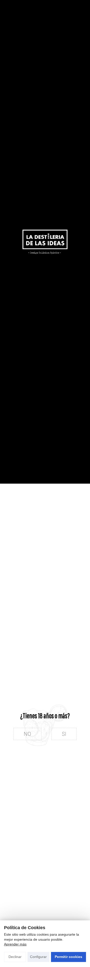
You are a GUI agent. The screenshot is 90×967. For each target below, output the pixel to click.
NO (27, 734)
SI (64, 734)
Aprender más (15, 944)
